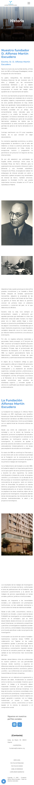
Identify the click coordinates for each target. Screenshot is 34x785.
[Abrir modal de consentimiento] (3, 781)
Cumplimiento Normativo (17, 772)
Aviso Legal (17, 760)
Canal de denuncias (17, 769)
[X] (19, 724)
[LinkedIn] (14, 724)
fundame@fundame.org (17, 748)
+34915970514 (17, 745)
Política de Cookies (17, 766)
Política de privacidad (17, 763)
